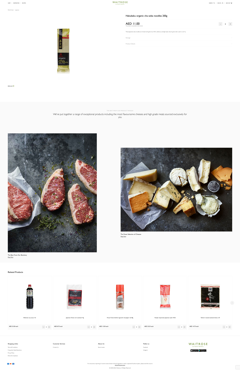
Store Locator (101, 347)
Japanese (17, 10)
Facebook (145, 347)
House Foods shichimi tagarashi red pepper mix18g (120, 317)
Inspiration (16, 3)
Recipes (24, 3)
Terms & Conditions (13, 347)
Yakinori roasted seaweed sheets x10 (210, 317)
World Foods (11, 10)
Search (211, 3)
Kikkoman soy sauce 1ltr (29, 317)
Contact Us (55, 347)
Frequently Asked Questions (15, 350)
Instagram (145, 350)
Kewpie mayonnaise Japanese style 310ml (165, 317)
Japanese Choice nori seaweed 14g (75, 317)
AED (228, 3)
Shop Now (10, 257)
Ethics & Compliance (13, 355)
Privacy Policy (11, 353)
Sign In (219, 3)
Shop (9, 3)
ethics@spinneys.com (120, 365)
